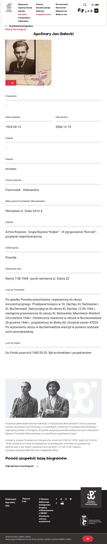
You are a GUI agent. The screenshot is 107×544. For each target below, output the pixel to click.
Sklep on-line (61, 14)
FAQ (7, 505)
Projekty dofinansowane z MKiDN (46, 510)
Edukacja (40, 11)
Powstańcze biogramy (21, 25)
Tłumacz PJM (26, 500)
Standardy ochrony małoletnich (44, 519)
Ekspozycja (23, 4)
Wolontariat (61, 8)
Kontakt (21, 11)
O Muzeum (44, 499)
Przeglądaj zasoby (43, 14)
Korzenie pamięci (43, 8)
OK (87, 538)
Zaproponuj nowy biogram (19, 466)
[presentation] (2, 247)
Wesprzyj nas (61, 11)
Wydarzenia (23, 21)
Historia (39, 4)
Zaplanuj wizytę (25, 8)
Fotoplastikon (24, 18)
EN (97, 4)
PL (93, 4)
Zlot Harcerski (62, 4)
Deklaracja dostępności (44, 503)
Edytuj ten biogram (15, 29)
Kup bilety (22, 14)
